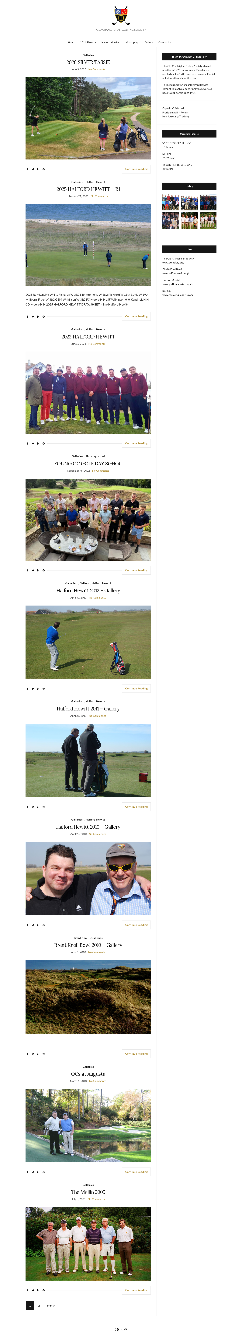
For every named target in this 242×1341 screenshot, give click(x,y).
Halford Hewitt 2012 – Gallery (88, 590)
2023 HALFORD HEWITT (88, 337)
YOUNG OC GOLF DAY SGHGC (88, 463)
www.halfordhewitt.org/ (175, 273)
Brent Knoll (81, 937)
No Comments (96, 69)
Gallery (149, 42)
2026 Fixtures (88, 42)
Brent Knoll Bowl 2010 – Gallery (88, 945)
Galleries (88, 55)
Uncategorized (95, 456)
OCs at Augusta (88, 1074)
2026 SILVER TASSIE (88, 62)
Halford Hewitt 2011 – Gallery (88, 709)
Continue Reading (136, 168)
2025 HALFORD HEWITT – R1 (88, 189)
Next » (51, 1305)
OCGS (121, 1329)
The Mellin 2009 (88, 1192)
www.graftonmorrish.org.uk (177, 284)
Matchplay (132, 42)
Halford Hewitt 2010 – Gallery (88, 827)
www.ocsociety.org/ (173, 262)
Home (71, 42)
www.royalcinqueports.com (177, 294)
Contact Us (165, 42)
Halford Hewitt (110, 42)
